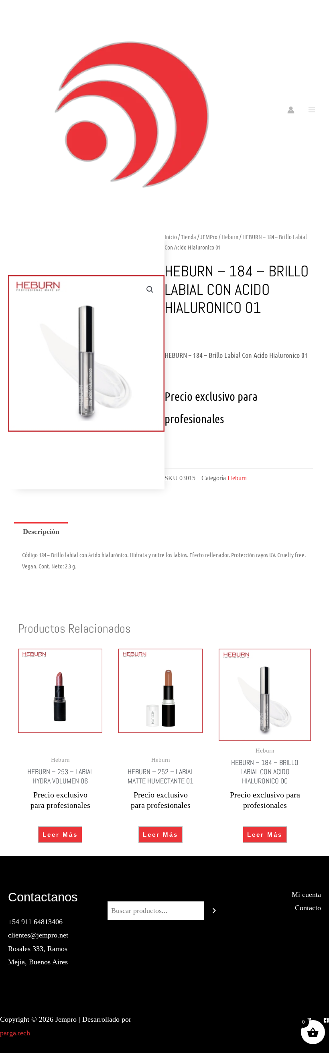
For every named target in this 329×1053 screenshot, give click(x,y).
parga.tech (15, 1033)
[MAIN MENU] (312, 110)
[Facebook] (326, 1020)
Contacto (308, 908)
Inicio (170, 236)
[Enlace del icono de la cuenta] (290, 110)
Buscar (164, 895)
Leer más (60, 834)
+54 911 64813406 (35, 922)
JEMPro (208, 236)
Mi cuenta (306, 895)
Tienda (188, 236)
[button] (150, 289)
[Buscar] (214, 910)
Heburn (229, 236)
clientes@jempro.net (38, 935)
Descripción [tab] (41, 532)
